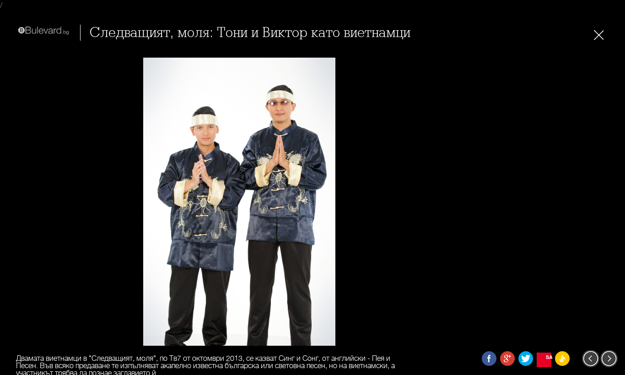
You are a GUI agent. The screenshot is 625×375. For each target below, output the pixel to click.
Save (548, 357)
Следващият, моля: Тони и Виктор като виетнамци (250, 33)
